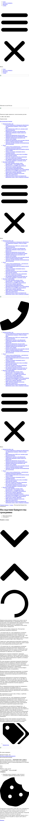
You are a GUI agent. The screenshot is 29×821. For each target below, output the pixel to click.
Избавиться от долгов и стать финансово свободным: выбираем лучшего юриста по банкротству (16, 133)
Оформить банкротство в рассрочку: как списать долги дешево (15, 138)
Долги (4, 145)
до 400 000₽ (4, 770)
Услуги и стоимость (7, 3)
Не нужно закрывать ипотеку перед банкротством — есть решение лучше (15, 164)
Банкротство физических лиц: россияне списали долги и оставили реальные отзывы (17, 141)
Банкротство (6, 745)
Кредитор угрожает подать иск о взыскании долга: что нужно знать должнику (16, 157)
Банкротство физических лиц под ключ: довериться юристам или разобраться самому (16, 136)
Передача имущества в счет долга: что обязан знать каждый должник (16, 155)
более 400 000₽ (12, 770)
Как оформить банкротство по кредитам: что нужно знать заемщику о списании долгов (16, 160)
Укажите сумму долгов (5, 768)
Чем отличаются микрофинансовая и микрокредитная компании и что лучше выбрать (17, 169)
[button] (14, 37)
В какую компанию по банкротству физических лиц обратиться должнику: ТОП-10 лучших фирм (17, 126)
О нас (4, 1)
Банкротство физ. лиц (8, 123)
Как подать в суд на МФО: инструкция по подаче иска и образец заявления (16, 166)
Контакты (5, 4)
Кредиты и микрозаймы (8, 161)
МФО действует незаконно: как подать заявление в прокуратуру (15, 174)
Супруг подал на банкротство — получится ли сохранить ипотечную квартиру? (17, 147)
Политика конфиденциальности (7, 756)
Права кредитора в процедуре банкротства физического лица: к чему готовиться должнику (17, 176)
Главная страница (4, 505)
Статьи (4, 5)
